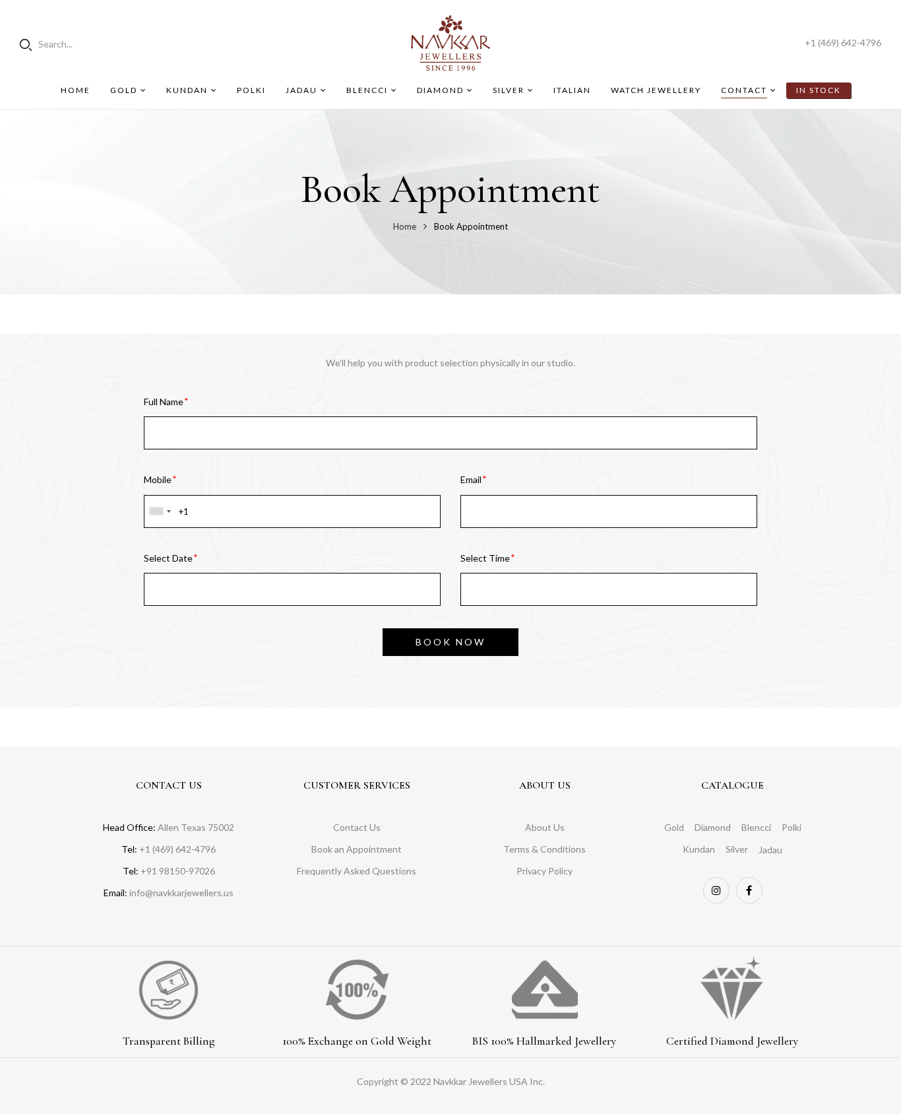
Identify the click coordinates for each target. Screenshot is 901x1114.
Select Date (168, 558)
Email (471, 479)
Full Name (163, 401)
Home (404, 226)
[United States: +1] (159, 511)
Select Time (485, 558)
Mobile (157, 479)
